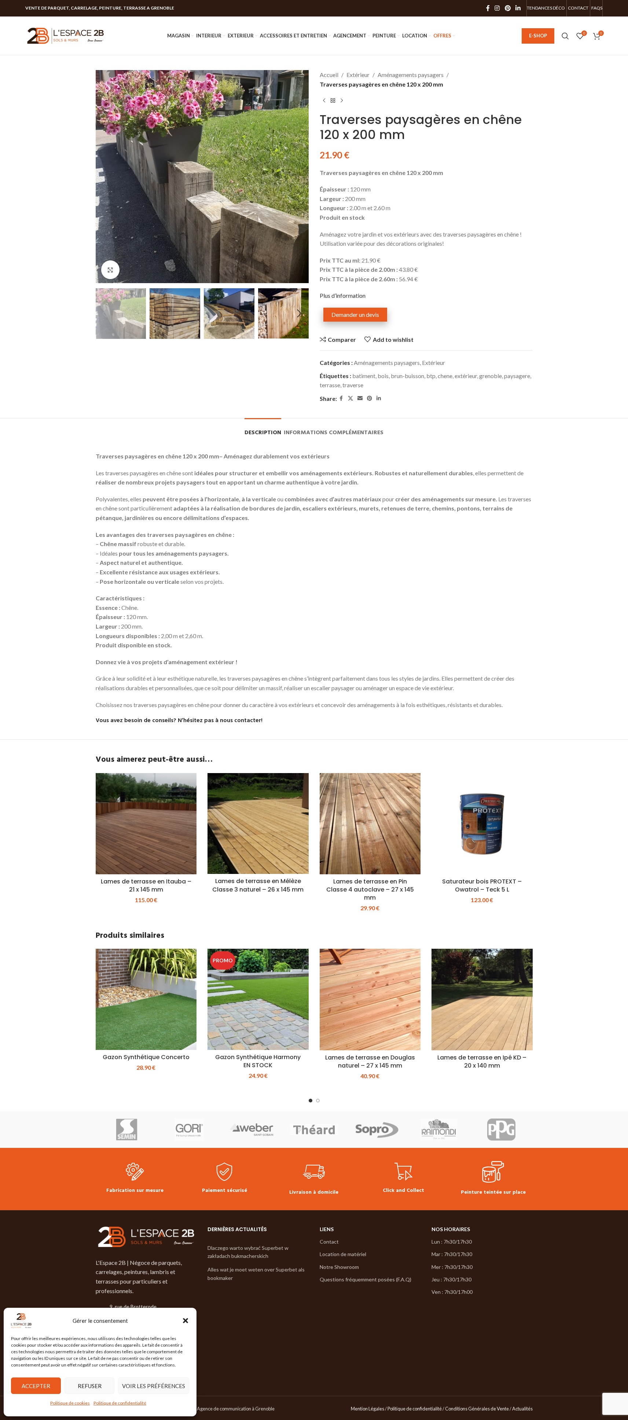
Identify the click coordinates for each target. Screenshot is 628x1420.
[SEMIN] (127, 1129)
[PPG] (501, 1129)
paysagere (517, 375)
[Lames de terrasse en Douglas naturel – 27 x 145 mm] (370, 999)
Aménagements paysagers (411, 74)
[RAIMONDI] (439, 1129)
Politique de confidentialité (119, 1403)
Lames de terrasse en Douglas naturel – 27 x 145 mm (370, 1061)
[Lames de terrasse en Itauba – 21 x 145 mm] (146, 823)
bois (383, 375)
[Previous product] (324, 100)
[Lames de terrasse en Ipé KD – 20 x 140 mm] (482, 999)
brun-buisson (407, 375)
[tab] (263, 429)
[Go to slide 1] (310, 1100)
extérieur (466, 375)
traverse (352, 384)
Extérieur (358, 74)
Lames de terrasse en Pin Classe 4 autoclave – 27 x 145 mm (370, 889)
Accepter (36, 1386)
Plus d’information (343, 295)
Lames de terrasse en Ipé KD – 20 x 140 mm (481, 1061)
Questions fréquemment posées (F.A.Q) (365, 1279)
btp (431, 375)
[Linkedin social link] (518, 8)
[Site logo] (65, 35)
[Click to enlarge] (110, 269)
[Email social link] (360, 398)
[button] (185, 1320)
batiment (363, 375)
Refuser (90, 1386)
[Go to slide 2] (318, 1100)
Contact (329, 1241)
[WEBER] (251, 1129)
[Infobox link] (135, 1179)
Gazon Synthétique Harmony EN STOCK (258, 1061)
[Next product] (341, 100)
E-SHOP (538, 36)
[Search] (565, 36)
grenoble (490, 375)
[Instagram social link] (497, 8)
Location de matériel (343, 1254)
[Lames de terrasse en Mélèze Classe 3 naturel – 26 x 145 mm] (258, 823)
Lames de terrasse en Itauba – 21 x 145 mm (146, 885)
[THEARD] (314, 1129)
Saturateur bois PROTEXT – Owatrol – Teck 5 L (482, 885)
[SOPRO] (376, 1129)
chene (445, 375)
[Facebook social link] (488, 8)
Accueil (329, 74)
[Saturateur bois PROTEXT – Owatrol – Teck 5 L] (482, 823)
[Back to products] (332, 100)
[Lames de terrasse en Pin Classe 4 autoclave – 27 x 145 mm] (370, 823)
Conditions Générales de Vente (477, 1408)
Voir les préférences (153, 1386)
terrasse (330, 384)
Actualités (522, 1408)
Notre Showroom (339, 1266)
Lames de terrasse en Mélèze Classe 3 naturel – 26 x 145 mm (258, 885)
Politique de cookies (70, 1403)
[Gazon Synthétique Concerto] (146, 999)
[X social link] (350, 398)
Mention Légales (367, 1408)
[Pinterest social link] (507, 8)
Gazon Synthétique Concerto (146, 1057)
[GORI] (189, 1129)
